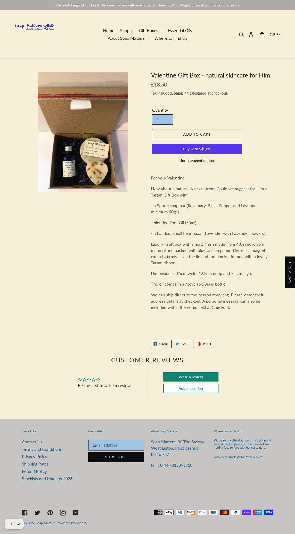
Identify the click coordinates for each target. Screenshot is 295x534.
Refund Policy (34, 471)
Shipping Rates (35, 463)
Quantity (160, 110)
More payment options (197, 160)
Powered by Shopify (72, 523)
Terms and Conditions (42, 449)
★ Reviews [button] (290, 272)
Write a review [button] (191, 377)
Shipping (181, 93)
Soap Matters (45, 523)
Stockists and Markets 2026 (47, 478)
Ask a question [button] (191, 388)
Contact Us (32, 441)
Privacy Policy (34, 456)
